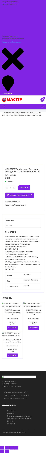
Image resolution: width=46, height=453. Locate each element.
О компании (11, 411)
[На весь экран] (7, 448)
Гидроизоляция (25, 113)
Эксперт (27, 274)
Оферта (10, 421)
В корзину (24, 188)
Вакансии (10, 413)
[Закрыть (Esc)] (16, 448)
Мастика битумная (31, 280)
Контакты (11, 424)
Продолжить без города (11, 42)
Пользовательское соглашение (19, 419)
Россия (26, 285)
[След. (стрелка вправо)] (7, 451)
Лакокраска (13, 113)
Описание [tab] (10, 220)
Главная (5, 113)
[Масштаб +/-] (2, 448)
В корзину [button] (12, 328)
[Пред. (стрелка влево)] (2, 451)
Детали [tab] (9, 225)
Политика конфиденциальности (19, 416)
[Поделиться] (11, 448)
